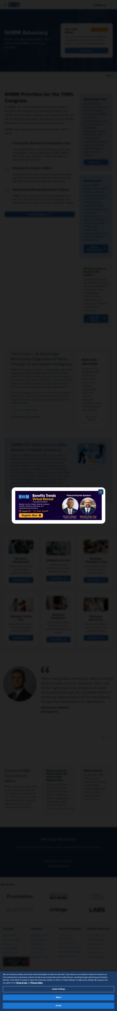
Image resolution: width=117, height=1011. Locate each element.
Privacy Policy (37, 983)
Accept (58, 1006)
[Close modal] (100, 492)
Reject (58, 997)
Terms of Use (21, 983)
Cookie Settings (58, 989)
